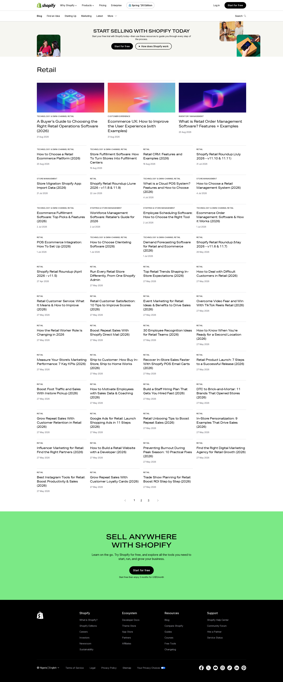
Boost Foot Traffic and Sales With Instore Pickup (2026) (59, 391)
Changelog (170, 649)
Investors (84, 637)
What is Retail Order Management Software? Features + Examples (210, 123)
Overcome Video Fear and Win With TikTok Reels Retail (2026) (220, 303)
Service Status (215, 637)
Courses (168, 637)
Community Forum (217, 625)
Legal (92, 667)
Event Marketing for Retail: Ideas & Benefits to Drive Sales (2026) (167, 305)
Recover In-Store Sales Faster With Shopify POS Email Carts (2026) (166, 364)
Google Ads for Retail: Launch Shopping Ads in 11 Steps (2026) (113, 422)
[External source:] (157, 500)
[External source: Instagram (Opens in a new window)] (222, 667)
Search (239, 15)
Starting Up (70, 15)
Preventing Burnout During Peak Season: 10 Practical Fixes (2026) (167, 452)
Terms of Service (74, 667)
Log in (216, 5)
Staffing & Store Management (106, 208)
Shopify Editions (88, 625)
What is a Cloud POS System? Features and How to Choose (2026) (166, 187)
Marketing (86, 15)
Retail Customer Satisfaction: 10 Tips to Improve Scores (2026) (112, 305)
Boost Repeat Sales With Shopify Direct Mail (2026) (110, 332)
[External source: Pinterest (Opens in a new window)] (243, 667)
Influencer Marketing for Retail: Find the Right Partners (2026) (60, 450)
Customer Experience (119, 116)
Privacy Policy (109, 667)
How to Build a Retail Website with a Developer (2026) (112, 450)
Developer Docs (130, 619)
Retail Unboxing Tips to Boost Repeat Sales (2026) (166, 420)
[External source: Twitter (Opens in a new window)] (208, 667)
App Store (127, 631)
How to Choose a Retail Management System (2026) (218, 185)
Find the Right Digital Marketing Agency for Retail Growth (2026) (221, 450)
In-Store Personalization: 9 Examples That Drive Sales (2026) (217, 422)
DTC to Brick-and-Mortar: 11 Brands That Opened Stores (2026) (218, 393)
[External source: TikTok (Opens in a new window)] (229, 667)
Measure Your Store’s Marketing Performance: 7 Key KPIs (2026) (62, 362)
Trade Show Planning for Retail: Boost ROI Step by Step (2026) (167, 479)
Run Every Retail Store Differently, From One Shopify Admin (112, 276)
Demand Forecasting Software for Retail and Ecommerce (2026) (167, 246)
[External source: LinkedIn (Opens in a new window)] (236, 667)
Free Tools (170, 643)
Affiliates (126, 643)
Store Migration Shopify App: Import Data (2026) (59, 185)
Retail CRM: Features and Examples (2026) (162, 156)
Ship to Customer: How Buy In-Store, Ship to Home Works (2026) (114, 364)
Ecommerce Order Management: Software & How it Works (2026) (220, 217)
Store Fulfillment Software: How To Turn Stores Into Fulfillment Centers (114, 158)
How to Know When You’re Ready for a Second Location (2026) (218, 334)
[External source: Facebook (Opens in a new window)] (201, 667)
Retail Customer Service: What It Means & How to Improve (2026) (60, 305)
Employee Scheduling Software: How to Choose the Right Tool (167, 215)
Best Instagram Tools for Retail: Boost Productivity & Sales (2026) (61, 481)
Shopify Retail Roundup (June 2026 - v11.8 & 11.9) (113, 185)
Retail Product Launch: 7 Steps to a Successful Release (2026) (220, 362)
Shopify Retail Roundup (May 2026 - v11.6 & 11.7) (218, 244)
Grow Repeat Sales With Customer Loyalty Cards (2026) (114, 479)
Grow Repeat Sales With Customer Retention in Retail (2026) (59, 422)
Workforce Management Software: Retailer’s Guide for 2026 (112, 217)
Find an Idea (53, 15)
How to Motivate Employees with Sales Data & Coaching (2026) (112, 393)
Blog (39, 15)
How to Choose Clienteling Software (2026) (110, 244)
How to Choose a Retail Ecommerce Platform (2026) (58, 156)
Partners (126, 637)
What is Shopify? (88, 619)
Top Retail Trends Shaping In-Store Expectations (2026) (166, 273)
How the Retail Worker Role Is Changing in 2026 (59, 332)
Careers (83, 631)
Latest (99, 15)
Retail (146, 149)
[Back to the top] (40, 615)
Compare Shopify (173, 625)
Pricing (102, 5)
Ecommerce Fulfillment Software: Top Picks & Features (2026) (61, 217)
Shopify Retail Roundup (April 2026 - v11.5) (59, 273)
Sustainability (86, 649)
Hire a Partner (214, 631)
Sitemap (126, 667)
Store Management (47, 179)
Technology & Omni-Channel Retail (55, 116)
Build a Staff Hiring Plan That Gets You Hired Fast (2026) (165, 391)
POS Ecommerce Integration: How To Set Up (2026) (59, 244)
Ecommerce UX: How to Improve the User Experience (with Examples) (138, 126)
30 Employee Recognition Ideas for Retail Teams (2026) (167, 332)
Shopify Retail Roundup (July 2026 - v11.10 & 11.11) (218, 156)
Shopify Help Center (218, 619)
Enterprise (116, 5)
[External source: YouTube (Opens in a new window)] (215, 667)
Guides (168, 631)
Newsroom (85, 643)
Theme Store (129, 625)
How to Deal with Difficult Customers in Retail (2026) (216, 273)
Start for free (235, 5)
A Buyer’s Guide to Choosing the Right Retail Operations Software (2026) (67, 126)
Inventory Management (191, 116)
